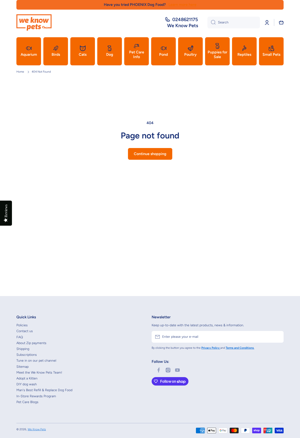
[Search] (211, 22)
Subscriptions (26, 355)
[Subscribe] (278, 337)
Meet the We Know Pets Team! (39, 373)
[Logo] (34, 22)
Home (20, 71)
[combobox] (233, 22)
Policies (22, 325)
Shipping (22, 349)
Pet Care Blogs (27, 402)
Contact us (24, 331)
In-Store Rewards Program (36, 396)
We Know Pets (37, 429)
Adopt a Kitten (27, 378)
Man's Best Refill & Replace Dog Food (44, 390)
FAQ (19, 337)
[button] (281, 22)
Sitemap (22, 367)
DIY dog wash (26, 384)
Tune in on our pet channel (36, 361)
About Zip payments (31, 343)
